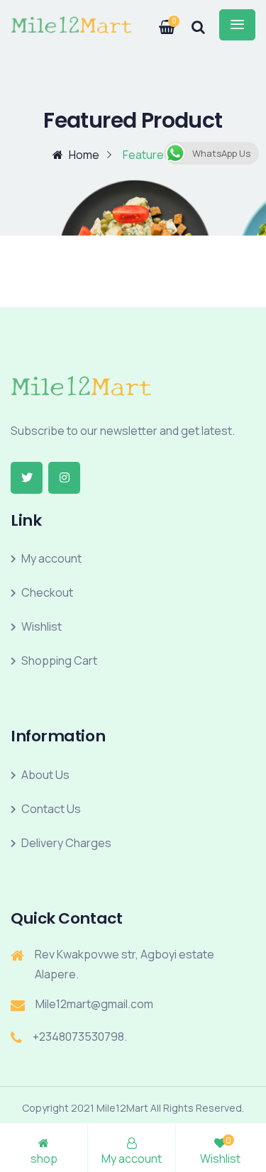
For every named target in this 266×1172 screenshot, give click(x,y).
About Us (45, 775)
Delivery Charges (66, 843)
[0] (159, 22)
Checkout (47, 592)
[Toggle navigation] (237, 24)
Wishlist (41, 626)
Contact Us (51, 809)
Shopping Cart (59, 660)
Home (84, 154)
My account (51, 558)
